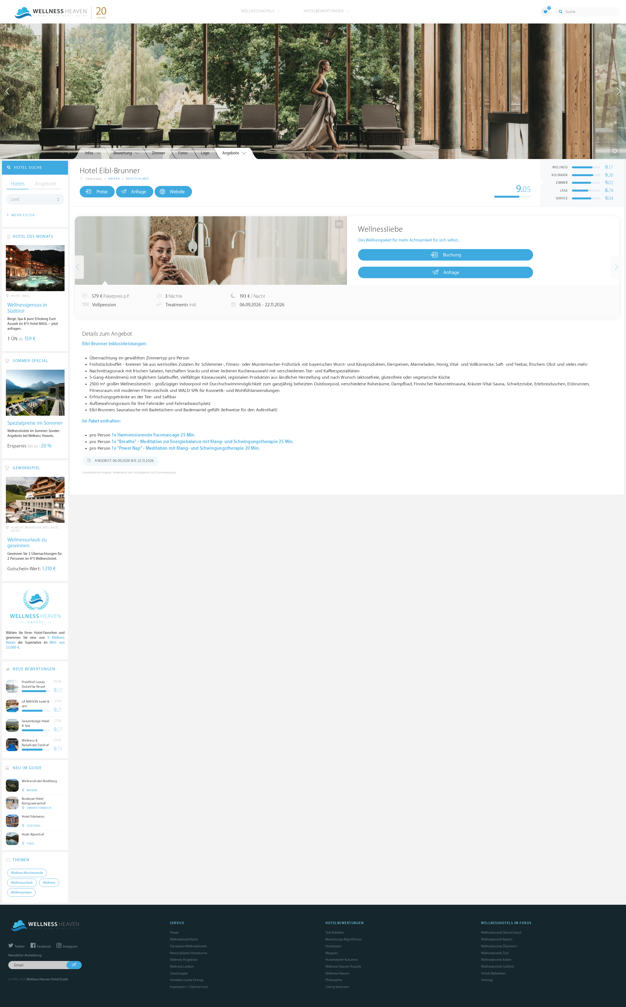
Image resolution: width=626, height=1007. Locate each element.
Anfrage (138, 192)
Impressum (178, 987)
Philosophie (333, 980)
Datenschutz (199, 987)
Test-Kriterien (334, 932)
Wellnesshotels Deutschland (501, 932)
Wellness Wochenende (27, 873)
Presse (174, 932)
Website (177, 192)
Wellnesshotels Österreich (499, 946)
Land (15, 199)
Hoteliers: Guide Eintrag (186, 980)
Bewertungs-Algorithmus (343, 939)
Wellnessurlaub (22, 883)
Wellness (49, 883)
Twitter (19, 947)
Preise (102, 192)
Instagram (69, 947)
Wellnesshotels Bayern (496, 939)
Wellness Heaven (337, 973)
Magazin (331, 953)
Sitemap (487, 980)
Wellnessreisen (21, 892)
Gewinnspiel (179, 973)
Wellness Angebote (184, 960)
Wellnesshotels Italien (496, 960)
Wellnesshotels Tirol (495, 953)
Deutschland (137, 178)
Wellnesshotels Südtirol (497, 966)
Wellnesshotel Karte (184, 939)
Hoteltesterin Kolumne (341, 960)
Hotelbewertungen (324, 11)
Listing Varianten (337, 987)
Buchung (452, 255)
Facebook (43, 947)
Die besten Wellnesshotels (188, 946)
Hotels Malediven (493, 973)
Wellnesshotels (258, 11)
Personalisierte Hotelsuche (188, 953)
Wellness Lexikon (182, 966)
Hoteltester (333, 946)
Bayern (114, 178)
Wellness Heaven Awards (343, 966)
